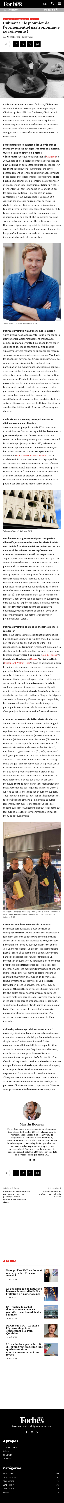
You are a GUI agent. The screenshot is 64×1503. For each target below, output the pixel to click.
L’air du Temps (49, 654)
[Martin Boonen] (32, 1110)
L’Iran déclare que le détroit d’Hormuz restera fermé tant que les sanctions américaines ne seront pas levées (24, 1349)
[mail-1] (34, 1159)
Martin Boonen (13, 36)
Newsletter (13, 9)
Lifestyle (35, 19)
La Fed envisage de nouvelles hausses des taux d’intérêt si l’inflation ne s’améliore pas (24, 1291)
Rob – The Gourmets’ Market (31, 455)
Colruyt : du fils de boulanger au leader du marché (50, 1194)
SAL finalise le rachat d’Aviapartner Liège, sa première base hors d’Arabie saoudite (24, 1311)
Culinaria (51, 156)
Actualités (8, 19)
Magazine (49, 9)
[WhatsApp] (37, 44)
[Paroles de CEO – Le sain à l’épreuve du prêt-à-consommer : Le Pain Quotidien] (51, 1330)
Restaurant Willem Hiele (17, 662)
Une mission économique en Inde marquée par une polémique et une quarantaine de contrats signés (16, 1196)
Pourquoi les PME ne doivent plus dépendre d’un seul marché (24, 1273)
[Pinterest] (30, 44)
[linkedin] (30, 1159)
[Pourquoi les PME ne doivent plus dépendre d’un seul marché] (51, 1275)
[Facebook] (16, 44)
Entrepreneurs (22, 19)
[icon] (5, 9)
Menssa (34, 658)
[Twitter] (23, 44)
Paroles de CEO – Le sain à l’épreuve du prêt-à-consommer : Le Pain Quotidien (22, 1329)
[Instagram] (32, 1432)
